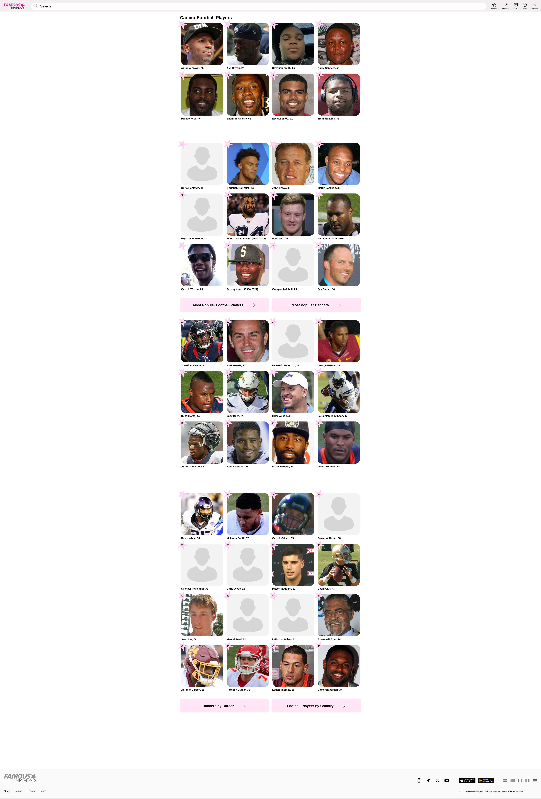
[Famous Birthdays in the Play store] (486, 780)
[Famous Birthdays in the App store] (467, 780)
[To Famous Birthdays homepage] (14, 6)
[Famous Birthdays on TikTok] (428, 780)
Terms (43, 791)
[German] (535, 780)
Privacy (31, 791)
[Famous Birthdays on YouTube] (447, 780)
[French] (520, 780)
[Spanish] (505, 780)
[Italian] (528, 780)
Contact (18, 791)
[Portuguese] (512, 780)
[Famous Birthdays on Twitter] (437, 780)
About (7, 791)
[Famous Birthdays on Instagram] (419, 780)
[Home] (136, 778)
